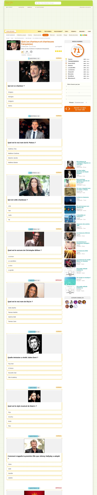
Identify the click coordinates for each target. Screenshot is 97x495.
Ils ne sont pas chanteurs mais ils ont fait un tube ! (83, 181)
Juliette (10, 478)
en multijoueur (39, 7)
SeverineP (79, 166)
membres (29, 7)
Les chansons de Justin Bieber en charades (83, 260)
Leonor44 (79, 262)
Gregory (10, 92)
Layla (10, 215)
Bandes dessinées (73, 35)
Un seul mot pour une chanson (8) (83, 207)
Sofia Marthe (12, 308)
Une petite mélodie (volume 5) (82, 269)
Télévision (52, 35)
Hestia (78, 198)
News (39, 31)
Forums (73, 31)
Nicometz (71, 74)
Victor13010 (71, 63)
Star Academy (12, 377)
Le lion (10, 265)
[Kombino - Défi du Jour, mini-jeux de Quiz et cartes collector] (83, 35)
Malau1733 (79, 227)
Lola (9, 206)
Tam (9, 210)
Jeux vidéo (59, 35)
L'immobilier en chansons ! (81, 215)
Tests (48, 31)
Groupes (82, 31)
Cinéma (30, 35)
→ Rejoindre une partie (85, 7)
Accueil (7, 38)
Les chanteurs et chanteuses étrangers (83, 242)
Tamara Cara (12, 321)
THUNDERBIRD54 (73, 61)
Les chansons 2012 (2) (83, 233)
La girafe (11, 270)
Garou (10, 106)
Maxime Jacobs (13, 158)
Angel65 (59, 46)
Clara (10, 464)
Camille (10, 473)
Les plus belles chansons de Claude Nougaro (83, 172)
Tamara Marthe (12, 312)
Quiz (12, 38)
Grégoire (11, 101)
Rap (9, 426)
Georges (10, 96)
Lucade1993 (71, 67)
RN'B (9, 421)
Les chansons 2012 (82, 250)
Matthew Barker (13, 162)
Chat (89, 31)
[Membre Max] (68, 303)
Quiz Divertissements (19, 38)
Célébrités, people (21, 35)
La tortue (11, 256)
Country (10, 417)
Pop (9, 412)
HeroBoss (71, 76)
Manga (65, 35)
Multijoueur (58, 31)
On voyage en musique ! (84, 277)
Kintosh (70, 65)
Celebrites (24, 55)
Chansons (29, 55)
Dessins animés (37, 35)
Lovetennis (71, 69)
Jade (9, 469)
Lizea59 (78, 218)
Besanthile (79, 279)
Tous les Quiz (10, 31)
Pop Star (11, 363)
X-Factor (10, 368)
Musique (45, 35)
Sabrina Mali (12, 317)
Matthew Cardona (13, 153)
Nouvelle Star (12, 373)
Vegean (70, 59)
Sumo (78, 174)
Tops (66, 31)
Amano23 (71, 72)
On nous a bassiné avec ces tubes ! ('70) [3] (83, 189)
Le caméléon (12, 261)
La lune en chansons (83, 197)
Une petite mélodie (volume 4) (82, 287)
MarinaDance (79, 183)
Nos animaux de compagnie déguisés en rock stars (83, 163)
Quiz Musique (28, 38)
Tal (9, 219)
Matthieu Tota (12, 149)
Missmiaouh (71, 78)
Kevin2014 (79, 271)
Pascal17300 (79, 191)
